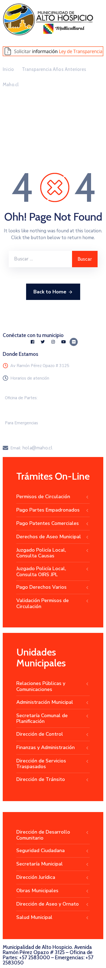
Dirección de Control (39, 734)
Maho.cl (10, 84)
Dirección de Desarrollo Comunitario (43, 835)
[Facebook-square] (32, 342)
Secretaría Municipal (39, 864)
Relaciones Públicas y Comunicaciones (40, 686)
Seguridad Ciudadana (40, 850)
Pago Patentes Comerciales (47, 523)
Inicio (8, 69)
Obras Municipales (37, 890)
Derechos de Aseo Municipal (48, 536)
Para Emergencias (21, 423)
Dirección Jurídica (35, 877)
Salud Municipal (34, 917)
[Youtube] (63, 342)
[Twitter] (43, 342)
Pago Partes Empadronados (48, 510)
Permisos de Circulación (43, 496)
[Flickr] (74, 342)
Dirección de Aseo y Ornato (47, 904)
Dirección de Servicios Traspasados (41, 763)
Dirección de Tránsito (40, 779)
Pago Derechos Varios (41, 587)
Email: (31, 448)
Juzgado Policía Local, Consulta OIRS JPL (41, 571)
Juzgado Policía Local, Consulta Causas (41, 553)
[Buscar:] (40, 259)
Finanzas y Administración (45, 747)
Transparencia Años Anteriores (54, 69)
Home (15, 131)
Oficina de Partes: (21, 398)
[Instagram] (53, 342)
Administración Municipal (44, 702)
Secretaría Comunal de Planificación (42, 718)
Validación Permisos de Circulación (42, 603)
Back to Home (49, 291)
